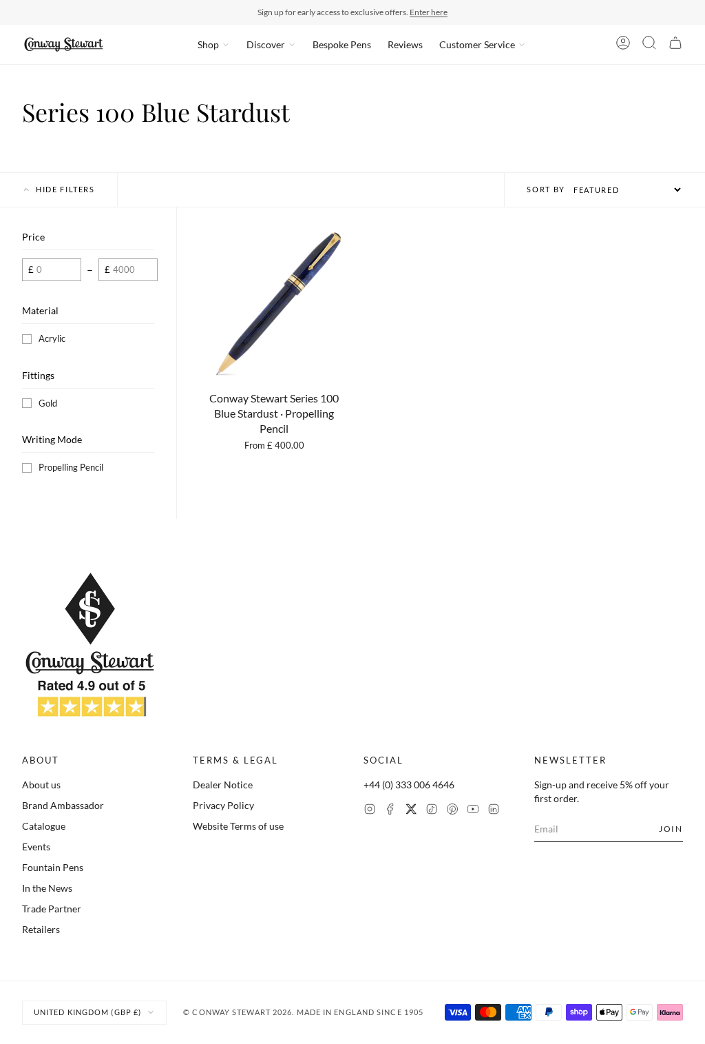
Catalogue (43, 826)
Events (36, 846)
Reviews (405, 44)
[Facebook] (390, 810)
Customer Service (477, 44)
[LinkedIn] (493, 810)
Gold (48, 403)
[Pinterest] (452, 810)
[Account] (623, 44)
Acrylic (52, 338)
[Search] (649, 44)
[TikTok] (431, 810)
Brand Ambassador (63, 805)
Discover (265, 44)
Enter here (429, 12)
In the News (47, 888)
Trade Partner (51, 908)
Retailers (41, 929)
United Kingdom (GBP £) (87, 1011)
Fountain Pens (52, 867)
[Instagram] (370, 810)
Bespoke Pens (342, 44)
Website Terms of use (238, 826)
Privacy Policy (223, 805)
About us (41, 784)
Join (671, 828)
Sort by (546, 189)
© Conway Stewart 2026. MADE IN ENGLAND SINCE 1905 (303, 1011)
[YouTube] (473, 810)
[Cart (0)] (675, 44)
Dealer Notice (223, 784)
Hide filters (65, 189)
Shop (208, 44)
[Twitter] (411, 810)
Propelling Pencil (71, 467)
